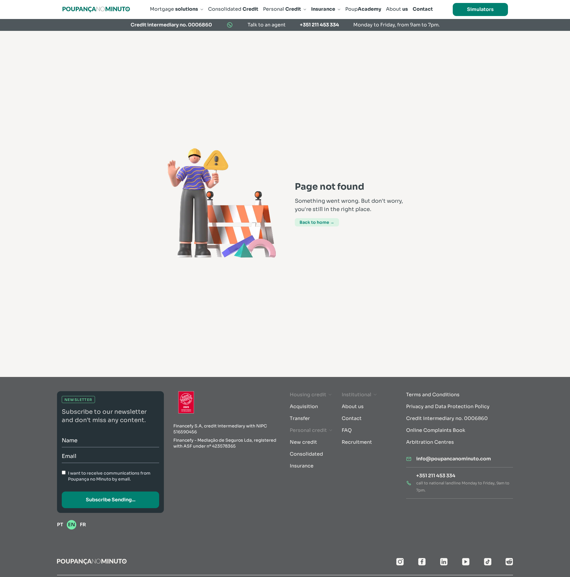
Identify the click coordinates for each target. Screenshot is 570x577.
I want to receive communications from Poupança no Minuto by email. (109, 476)
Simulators (480, 9)
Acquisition (304, 406)
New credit (303, 442)
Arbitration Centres (430, 442)
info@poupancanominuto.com (453, 459)
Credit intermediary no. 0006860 (171, 25)
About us (353, 406)
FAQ (347, 430)
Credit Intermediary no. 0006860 (447, 418)
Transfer (300, 418)
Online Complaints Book (435, 430)
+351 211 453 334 (319, 25)
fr (83, 524)
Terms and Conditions (433, 394)
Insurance (302, 466)
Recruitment (357, 442)
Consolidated (306, 454)
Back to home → (317, 222)
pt (60, 524)
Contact (352, 418)
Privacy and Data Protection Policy (448, 406)
